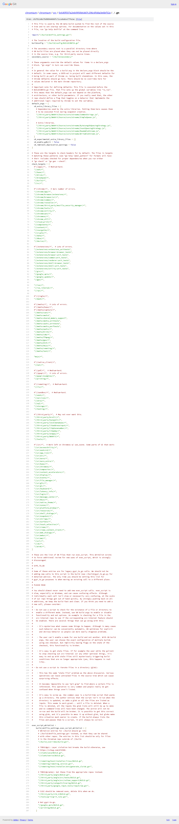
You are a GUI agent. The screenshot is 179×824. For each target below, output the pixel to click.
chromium (31, 12)
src (54, 12)
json (174, 820)
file (79, 19)
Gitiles (15, 820)
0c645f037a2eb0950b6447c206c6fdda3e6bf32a (85, 12)
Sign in (173, 4)
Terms (30, 820)
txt (168, 820)
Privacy (23, 820)
